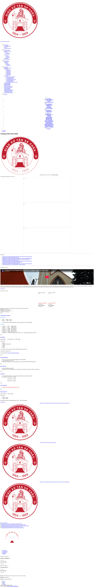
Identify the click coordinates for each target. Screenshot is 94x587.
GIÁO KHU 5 (8, 73)
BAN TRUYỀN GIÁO (8, 91)
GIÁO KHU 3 (8, 70)
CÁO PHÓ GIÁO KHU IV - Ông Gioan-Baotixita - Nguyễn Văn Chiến (13, 264)
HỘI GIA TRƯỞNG (7, 89)
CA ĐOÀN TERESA (9, 81)
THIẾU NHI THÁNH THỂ (8, 90)
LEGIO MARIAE (7, 88)
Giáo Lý (7, 55)
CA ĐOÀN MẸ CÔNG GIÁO (11, 79)
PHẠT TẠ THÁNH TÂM (8, 86)
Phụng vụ (5, 52)
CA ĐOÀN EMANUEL (10, 80)
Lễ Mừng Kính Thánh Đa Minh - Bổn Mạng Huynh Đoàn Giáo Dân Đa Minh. (13, 524)
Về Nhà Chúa (8, 65)
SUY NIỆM (4, 550)
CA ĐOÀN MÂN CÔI (10, 78)
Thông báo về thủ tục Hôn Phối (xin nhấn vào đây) (10, 387)
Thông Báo (6, 62)
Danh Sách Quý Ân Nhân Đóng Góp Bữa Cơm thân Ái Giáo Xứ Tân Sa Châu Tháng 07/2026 (17, 256)
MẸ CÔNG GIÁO (7, 85)
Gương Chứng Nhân (7, 48)
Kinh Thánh (8, 57)
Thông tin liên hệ (3, 574)
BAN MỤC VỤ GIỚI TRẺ (8, 92)
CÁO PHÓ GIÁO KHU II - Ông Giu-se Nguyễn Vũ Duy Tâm (12, 261)
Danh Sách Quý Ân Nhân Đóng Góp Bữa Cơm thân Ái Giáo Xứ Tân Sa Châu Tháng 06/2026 (17, 258)
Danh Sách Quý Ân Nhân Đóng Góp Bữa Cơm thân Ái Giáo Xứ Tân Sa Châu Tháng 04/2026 (17, 263)
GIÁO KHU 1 (8, 72)
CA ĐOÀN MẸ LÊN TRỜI (10, 76)
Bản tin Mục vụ (6, 61)
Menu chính (2, 548)
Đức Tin (5, 54)
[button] (48, 98)
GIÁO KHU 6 (8, 74)
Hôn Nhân (8, 64)
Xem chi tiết (2, 288)
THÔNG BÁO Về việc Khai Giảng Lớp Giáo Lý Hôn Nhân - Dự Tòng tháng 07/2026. (16, 259)
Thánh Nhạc (8, 53)
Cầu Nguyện (6, 46)
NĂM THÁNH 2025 (7, 51)
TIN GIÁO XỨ (4, 552)
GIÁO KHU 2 (8, 69)
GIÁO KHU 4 (8, 71)
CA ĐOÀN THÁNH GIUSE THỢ (11, 82)
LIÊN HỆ (5, 94)
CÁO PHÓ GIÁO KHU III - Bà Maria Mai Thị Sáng (10, 260)
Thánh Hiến (6, 58)
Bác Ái (7, 63)
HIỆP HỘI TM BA (7, 84)
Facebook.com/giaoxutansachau (13, 352)
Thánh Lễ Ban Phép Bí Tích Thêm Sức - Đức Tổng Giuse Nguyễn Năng (12, 527)
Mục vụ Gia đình (7, 59)
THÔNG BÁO (2, 402)
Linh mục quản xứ (3, 555)
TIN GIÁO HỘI (4, 551)
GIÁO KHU (6, 68)
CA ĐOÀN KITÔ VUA (10, 77)
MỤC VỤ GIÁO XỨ (3, 522)
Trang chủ (3, 130)
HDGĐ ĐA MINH (7, 83)
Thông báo (4, 131)
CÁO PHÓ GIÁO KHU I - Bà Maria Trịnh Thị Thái (10, 257)
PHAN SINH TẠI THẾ (8, 87)
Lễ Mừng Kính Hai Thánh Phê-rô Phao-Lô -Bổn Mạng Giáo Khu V (12, 526)
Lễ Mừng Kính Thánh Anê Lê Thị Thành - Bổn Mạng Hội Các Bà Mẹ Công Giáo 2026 (15, 525)
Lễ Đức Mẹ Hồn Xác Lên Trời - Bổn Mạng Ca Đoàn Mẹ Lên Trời (11, 523)
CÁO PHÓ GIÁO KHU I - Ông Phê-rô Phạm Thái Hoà (11, 262)
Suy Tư (5, 47)
